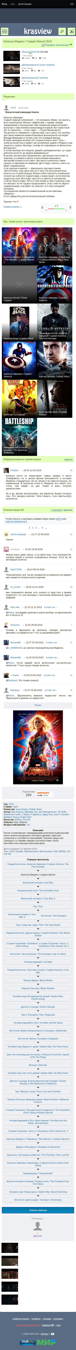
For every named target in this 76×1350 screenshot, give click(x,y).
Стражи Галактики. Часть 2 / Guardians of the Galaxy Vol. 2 (54, 944)
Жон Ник (14, 607)
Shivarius (15, 625)
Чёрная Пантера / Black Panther (38, 988)
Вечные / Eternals (38, 1065)
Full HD (26, 819)
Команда (38, 1218)
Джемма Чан (31, 812)
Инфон (44, 1334)
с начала (56, 509)
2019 (11, 804)
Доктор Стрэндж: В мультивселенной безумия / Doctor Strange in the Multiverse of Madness (38, 1082)
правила (36, 1318)
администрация (21, 1318)
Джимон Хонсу (11, 817)
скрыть (68, 459)
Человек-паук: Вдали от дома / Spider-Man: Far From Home (38, 1046)
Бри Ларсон (17, 812)
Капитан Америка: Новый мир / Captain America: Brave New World (38, 1164)
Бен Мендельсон (48, 812)
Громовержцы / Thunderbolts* (38, 1173)
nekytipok (15, 549)
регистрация (25, 4)
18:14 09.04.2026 (36, 569)
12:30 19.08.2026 (34, 549)
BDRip (18, 819)
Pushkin (14, 470)
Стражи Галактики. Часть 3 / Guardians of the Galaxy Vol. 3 (38, 1131)
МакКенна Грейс (12, 814)
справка (47, 1318)
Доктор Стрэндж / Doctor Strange (38, 1007)
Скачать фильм (38, 1210)
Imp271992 (16, 569)
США (15, 806)
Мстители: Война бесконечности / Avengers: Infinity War (38, 1030)
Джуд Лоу (47, 814)
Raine (11, 612)
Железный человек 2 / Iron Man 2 (38, 898)
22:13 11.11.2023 (33, 607)
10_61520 (15, 587)
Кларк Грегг (26, 817)
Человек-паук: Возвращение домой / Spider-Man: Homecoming (38, 997)
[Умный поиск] (71, 31)
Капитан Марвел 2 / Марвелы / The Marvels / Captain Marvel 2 (38, 1139)
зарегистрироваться (16, 521)
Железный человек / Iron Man (38, 882)
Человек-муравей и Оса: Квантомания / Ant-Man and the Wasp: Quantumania (38, 1121)
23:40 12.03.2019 (32, 470)
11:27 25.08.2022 (35, 642)
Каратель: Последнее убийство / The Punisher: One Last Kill (38, 1155)
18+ (72, 4)
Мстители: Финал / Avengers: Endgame (38, 1038)
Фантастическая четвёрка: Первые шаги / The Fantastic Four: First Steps (38, 1182)
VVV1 (13, 107)
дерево (68, 509)
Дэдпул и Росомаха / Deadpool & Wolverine (38, 1147)
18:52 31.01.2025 (35, 587)
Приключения (31, 851)
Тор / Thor (38, 906)
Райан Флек (35, 809)
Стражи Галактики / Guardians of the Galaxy (22, 944)
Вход (4, 4)
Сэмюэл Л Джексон (32, 814)
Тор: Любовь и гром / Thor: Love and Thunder (38, 1091)
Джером (37, 1234)
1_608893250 (15, 648)
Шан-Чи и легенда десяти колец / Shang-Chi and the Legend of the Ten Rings (38, 1055)
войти (59, 519)
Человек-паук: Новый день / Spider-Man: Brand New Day (38, 1192)
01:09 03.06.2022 (33, 675)
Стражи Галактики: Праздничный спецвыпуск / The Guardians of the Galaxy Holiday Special (38, 1111)
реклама (57, 1318)
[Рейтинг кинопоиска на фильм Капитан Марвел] (45, 791)
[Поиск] (62, 31)
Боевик (19, 851)
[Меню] (4, 31)
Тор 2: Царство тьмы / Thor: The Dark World (38, 925)
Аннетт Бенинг (61, 814)
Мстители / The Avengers (54, 915)
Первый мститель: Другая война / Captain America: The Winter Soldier (38, 934)
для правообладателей (27, 1325)
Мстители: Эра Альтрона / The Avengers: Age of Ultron (38, 954)
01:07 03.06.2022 (33, 690)
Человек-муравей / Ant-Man (38, 962)
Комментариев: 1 (13, 207)
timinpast (12, 680)
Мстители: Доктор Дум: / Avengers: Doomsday (38, 1200)
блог (58, 1325)
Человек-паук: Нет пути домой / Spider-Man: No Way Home (38, 1073)
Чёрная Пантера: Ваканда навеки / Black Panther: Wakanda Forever (38, 1100)
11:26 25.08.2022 (35, 657)
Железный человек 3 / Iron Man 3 (22, 915)
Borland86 (15, 642)
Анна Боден (22, 809)
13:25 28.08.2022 (34, 625)
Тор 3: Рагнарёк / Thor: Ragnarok (38, 1015)
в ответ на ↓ (50, 607)
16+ (29, 825)
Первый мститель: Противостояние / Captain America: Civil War (38, 971)
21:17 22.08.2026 (40, 534)
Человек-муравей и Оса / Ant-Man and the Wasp (38, 1023)
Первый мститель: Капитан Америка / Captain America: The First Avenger (38, 865)
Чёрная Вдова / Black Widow (38, 980)
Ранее (38, 705)
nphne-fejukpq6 (18, 534)
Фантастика (45, 851)
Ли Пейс (62, 812)
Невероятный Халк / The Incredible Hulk (38, 890)
